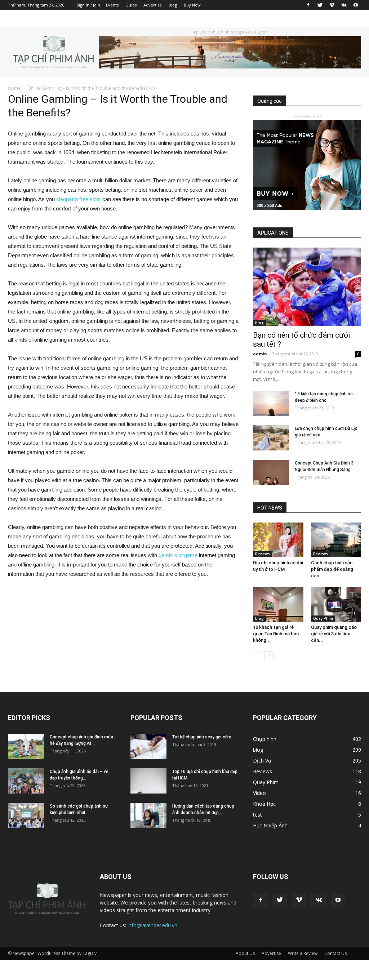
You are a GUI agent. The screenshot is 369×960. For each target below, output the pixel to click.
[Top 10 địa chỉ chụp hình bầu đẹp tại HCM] (148, 781)
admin (260, 353)
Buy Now (192, 5)
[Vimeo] (331, 5)
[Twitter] (320, 5)
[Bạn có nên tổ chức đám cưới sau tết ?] (307, 287)
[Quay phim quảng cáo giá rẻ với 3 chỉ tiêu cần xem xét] (336, 604)
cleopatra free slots (78, 199)
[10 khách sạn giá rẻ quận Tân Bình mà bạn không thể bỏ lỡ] (278, 604)
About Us (245, 953)
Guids (131, 5)
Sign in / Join (88, 5)
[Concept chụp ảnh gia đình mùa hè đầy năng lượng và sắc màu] (26, 746)
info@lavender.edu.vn (152, 925)
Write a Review (302, 953)
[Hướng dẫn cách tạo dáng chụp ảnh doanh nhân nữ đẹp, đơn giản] (148, 815)
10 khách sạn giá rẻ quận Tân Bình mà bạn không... (276, 634)
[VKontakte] (343, 5)
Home (14, 88)
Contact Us (335, 953)
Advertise (152, 5)
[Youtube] (355, 5)
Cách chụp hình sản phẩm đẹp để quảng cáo (332, 569)
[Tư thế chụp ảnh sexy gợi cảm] (148, 746)
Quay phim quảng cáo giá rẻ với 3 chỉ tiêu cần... (334, 634)
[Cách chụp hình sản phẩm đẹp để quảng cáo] (336, 540)
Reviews (262, 553)
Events (112, 5)
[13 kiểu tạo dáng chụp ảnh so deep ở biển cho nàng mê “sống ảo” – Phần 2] (271, 403)
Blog (173, 5)
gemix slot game (178, 555)
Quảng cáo (269, 101)
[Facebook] (308, 5)
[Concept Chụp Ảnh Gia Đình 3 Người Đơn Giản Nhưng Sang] (271, 472)
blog (259, 322)
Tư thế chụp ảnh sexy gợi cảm (201, 736)
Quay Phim (323, 618)
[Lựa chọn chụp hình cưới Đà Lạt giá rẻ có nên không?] (271, 437)
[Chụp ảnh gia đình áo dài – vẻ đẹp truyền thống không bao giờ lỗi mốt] (26, 781)
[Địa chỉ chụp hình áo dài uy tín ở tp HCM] (278, 540)
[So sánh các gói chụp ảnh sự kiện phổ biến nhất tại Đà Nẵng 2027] (26, 815)
